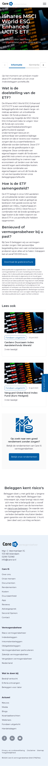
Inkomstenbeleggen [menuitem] (12, 641)
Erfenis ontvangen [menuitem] (11, 683)
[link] (14, 3)
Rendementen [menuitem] (9, 587)
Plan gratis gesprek (44, 383)
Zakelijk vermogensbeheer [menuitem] (15, 654)
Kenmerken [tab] (35, 65)
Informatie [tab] (16, 65)
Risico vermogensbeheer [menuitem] (14, 633)
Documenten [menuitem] (8, 583)
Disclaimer (31, 750)
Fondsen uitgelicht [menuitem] (11, 724)
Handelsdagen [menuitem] (9, 728)
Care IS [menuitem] (5, 569)
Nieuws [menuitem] (5, 703)
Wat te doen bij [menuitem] (10, 673)
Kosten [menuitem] (5, 591)
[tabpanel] (24, 146)
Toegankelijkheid (9, 753)
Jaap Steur (24, 39)
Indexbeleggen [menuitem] (9, 637)
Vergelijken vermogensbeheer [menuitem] (17, 659)
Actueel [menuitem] (6, 697)
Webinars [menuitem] (6, 720)
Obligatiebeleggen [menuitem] (11, 646)
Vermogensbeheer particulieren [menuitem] (18, 650)
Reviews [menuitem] (6, 604)
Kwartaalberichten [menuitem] (11, 715)
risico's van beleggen (18, 508)
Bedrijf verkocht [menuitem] (10, 678)
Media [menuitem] (5, 707)
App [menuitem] (4, 600)
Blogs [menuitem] (4, 711)
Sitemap (40, 750)
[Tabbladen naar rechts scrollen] (43, 65)
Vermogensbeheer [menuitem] (12, 627)
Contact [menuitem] (6, 617)
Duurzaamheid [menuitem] (9, 596)
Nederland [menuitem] (7, 663)
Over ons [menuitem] (6, 574)
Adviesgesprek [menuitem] (9, 609)
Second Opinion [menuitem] (9, 613)
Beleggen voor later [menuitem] (12, 687)
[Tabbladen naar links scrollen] (5, 65)
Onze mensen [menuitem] (9, 579)
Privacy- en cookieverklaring (13, 750)
